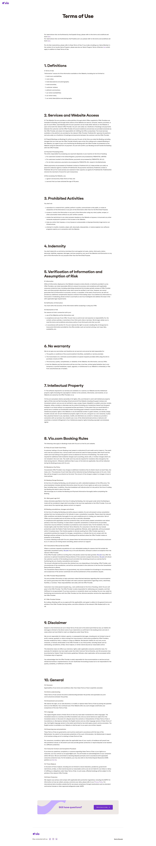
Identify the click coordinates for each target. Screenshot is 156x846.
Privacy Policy (98, 782)
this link (54, 760)
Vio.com (66, 550)
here (49, 36)
